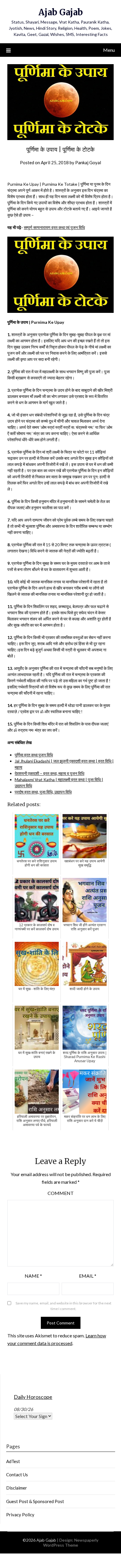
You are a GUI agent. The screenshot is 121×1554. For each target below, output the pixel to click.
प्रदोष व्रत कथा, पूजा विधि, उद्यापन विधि (43, 791)
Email (87, 1276)
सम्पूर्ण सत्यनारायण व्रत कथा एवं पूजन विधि (54, 227)
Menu (109, 50)
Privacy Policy (20, 1514)
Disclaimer (16, 1487)
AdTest (13, 1461)
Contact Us (17, 1474)
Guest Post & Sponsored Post (35, 1501)
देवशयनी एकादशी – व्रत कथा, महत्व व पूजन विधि (49, 773)
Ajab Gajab (60, 12)
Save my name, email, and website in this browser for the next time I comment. (63, 1306)
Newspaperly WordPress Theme (71, 1543)
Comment (61, 1193)
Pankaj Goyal (88, 162)
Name (33, 1276)
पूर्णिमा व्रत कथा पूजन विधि (34, 754)
